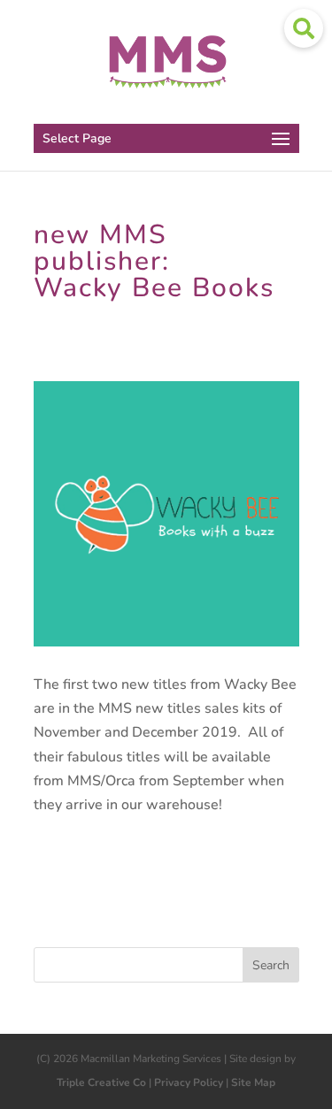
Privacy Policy (188, 1082)
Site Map (253, 1082)
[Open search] (303, 28)
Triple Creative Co (101, 1082)
